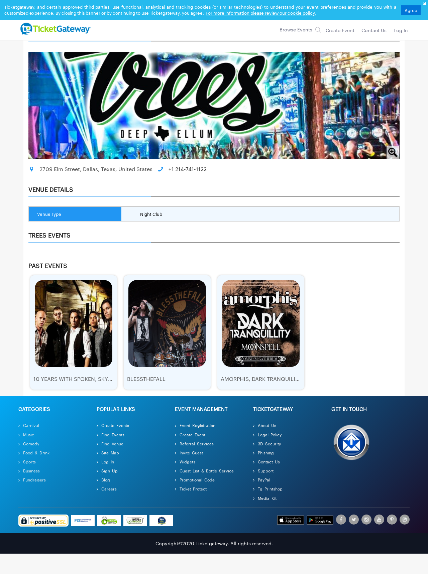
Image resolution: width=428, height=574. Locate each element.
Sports (29, 461)
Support (266, 470)
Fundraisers (34, 479)
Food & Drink (36, 452)
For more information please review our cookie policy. (261, 13)
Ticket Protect (193, 488)
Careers (109, 488)
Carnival (31, 425)
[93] (54, 28)
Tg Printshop (270, 488)
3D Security (269, 443)
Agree (411, 10)
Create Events (115, 425)
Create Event (192, 434)
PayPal (264, 479)
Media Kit (267, 498)
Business (31, 470)
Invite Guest (191, 452)
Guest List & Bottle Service (207, 470)
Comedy (31, 443)
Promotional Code (197, 479)
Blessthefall (146, 378)
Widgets (187, 461)
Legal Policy (270, 434)
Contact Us (269, 461)
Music (28, 434)
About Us (267, 425)
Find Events (112, 434)
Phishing (266, 452)
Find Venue (112, 443)
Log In (107, 461)
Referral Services (197, 443)
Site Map (110, 452)
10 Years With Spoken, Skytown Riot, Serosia (98, 378)
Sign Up (109, 470)
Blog (105, 479)
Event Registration (197, 425)
